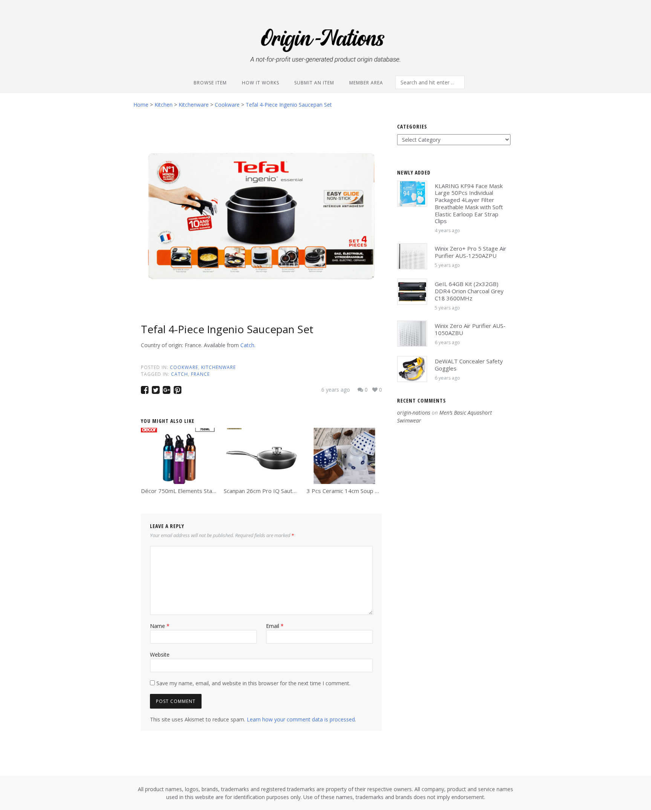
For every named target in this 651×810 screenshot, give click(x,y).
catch (179, 374)
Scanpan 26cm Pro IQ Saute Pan (265, 491)
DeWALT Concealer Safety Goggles (469, 364)
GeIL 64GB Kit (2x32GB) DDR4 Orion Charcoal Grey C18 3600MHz (469, 291)
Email (275, 625)
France (200, 374)
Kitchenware (218, 367)
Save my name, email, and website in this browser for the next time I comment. (253, 683)
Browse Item (210, 83)
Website (160, 654)
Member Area (366, 83)
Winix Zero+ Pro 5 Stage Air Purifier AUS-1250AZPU (470, 252)
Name (160, 625)
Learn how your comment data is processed (301, 719)
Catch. (247, 345)
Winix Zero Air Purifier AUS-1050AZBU (470, 329)
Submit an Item (314, 83)
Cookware (184, 367)
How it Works (260, 83)
